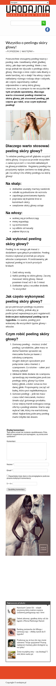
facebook (47, 29)
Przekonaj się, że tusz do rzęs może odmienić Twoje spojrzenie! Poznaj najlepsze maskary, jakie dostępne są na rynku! (32, 644)
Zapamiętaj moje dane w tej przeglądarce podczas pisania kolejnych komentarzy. (28, 477)
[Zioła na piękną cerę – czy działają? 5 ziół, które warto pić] (11, 658)
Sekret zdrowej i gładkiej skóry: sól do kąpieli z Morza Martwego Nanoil (32, 619)
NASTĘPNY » (28, 51)
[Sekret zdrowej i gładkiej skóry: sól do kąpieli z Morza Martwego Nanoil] (11, 625)
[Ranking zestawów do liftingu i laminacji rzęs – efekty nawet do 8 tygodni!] (11, 636)
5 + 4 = (10, 484)
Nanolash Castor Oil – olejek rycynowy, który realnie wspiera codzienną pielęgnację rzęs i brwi (30, 610)
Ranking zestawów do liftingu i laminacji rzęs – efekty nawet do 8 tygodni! (31, 631)
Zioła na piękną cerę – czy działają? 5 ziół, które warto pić (32, 652)
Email (10, 470)
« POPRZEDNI (12, 51)
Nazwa (10, 464)
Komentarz (11, 441)
